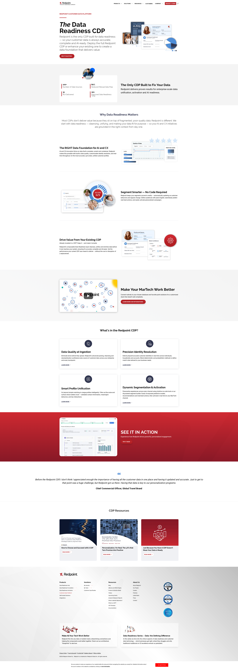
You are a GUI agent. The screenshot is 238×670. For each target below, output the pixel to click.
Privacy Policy (63, 653)
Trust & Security (72, 653)
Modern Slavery (88, 653)
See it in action (66, 56)
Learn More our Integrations (133, 302)
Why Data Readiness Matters (119, 114)
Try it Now (126, 442)
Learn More (65, 365)
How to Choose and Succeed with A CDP (77, 548)
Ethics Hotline (97, 653)
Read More (66, 552)
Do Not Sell (80, 653)
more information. (105, 666)
